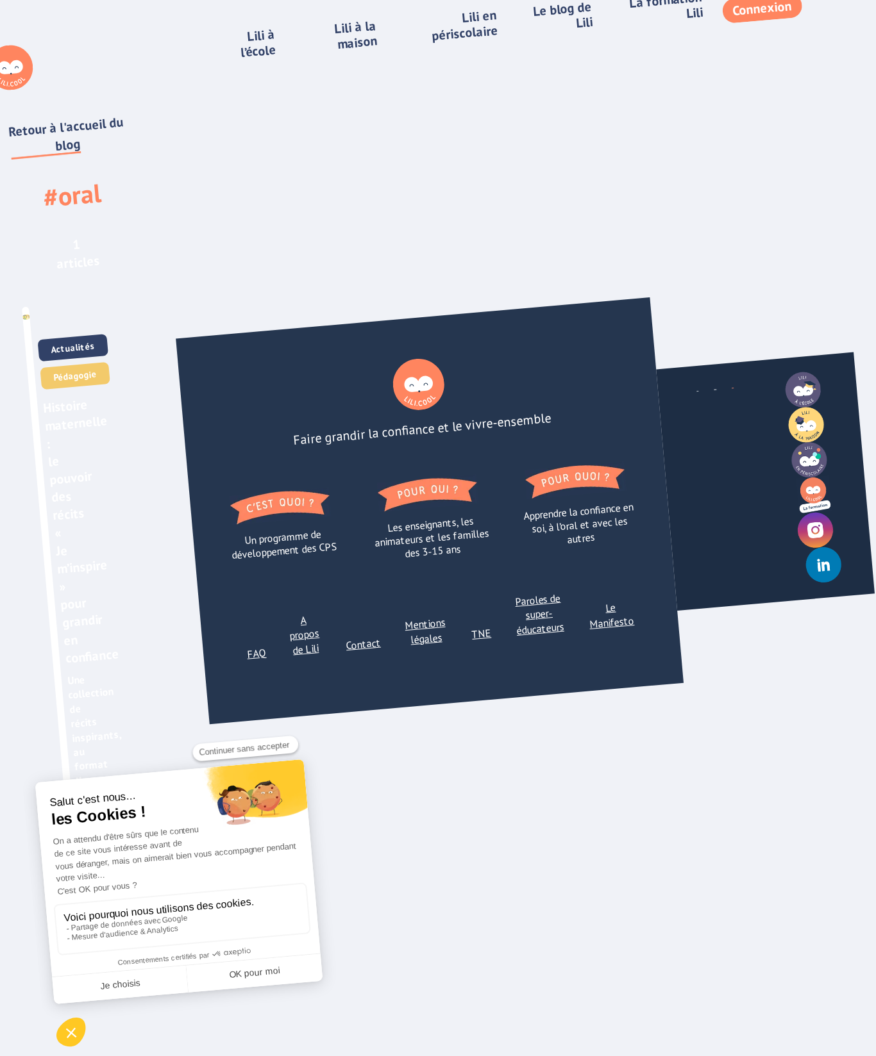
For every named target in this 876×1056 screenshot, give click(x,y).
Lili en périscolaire (464, 25)
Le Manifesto (611, 616)
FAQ (256, 653)
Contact (364, 644)
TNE (481, 633)
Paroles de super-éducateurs (539, 614)
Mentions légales (425, 631)
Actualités (73, 348)
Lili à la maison (355, 34)
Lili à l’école (258, 43)
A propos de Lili (304, 634)
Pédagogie (75, 376)
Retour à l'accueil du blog (66, 134)
